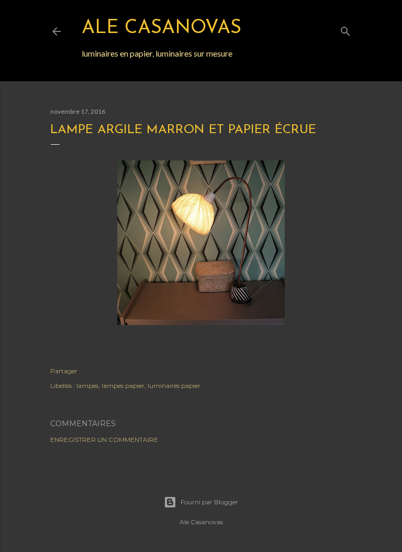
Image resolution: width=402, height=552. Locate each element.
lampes (87, 385)
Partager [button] (63, 371)
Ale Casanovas (161, 28)
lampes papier (123, 385)
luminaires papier (174, 385)
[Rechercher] (345, 29)
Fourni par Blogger (209, 502)
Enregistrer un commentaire (104, 439)
